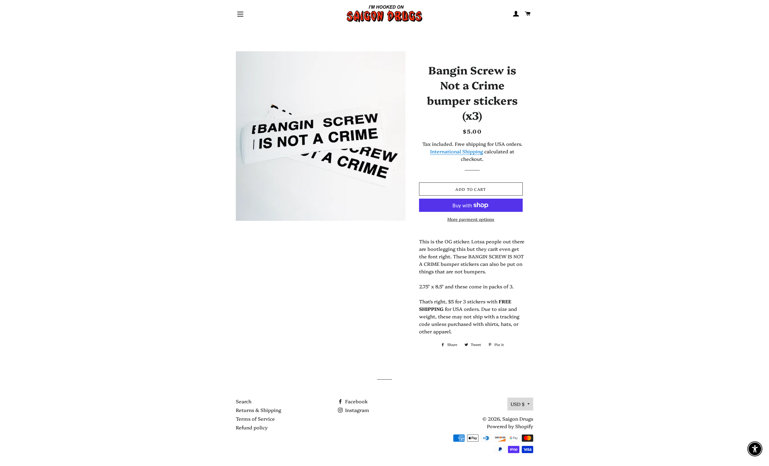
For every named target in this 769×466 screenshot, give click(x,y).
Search (243, 401)
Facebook (356, 401)
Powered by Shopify (510, 426)
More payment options (470, 219)
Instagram (356, 410)
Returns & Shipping (258, 410)
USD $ (517, 404)
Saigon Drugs (517, 418)
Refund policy (252, 427)
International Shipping (456, 151)
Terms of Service (255, 418)
